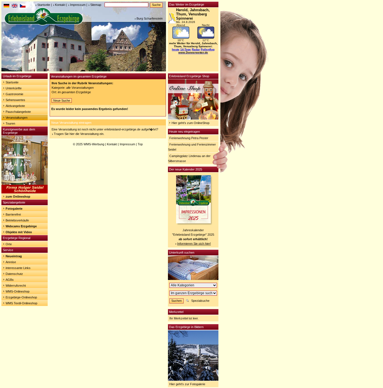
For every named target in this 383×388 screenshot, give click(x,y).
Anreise (11, 262)
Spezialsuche (200, 300)
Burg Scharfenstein (150, 18)
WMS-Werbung (94, 144)
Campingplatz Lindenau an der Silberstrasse (189, 158)
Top (140, 144)
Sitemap (95, 4)
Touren (10, 123)
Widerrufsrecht (16, 285)
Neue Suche (61, 100)
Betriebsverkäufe (17, 220)
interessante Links (18, 268)
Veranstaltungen (16, 117)
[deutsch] (6, 6)
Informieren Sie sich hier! (194, 243)
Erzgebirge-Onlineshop (21, 297)
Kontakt (60, 4)
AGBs (10, 279)
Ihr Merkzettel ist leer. (184, 318)
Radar (196, 49)
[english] (14, 6)
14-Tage (185, 49)
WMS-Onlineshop (17, 291)
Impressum (78, 4)
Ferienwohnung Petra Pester (188, 138)
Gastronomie (14, 94)
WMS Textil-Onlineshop (21, 303)
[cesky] (23, 6)
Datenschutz (14, 273)
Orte (9, 244)
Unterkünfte (14, 88)
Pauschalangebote (18, 111)
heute (175, 49)
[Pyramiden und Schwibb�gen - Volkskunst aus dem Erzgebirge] (24, 192)
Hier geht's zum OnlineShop (190, 123)
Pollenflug (207, 49)
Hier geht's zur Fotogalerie (187, 384)
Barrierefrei (13, 214)
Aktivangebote (15, 105)
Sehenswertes (15, 100)
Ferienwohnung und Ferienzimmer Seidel (192, 147)
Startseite (43, 4)
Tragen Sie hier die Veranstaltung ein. (79, 133)
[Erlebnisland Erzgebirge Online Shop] (193, 118)
